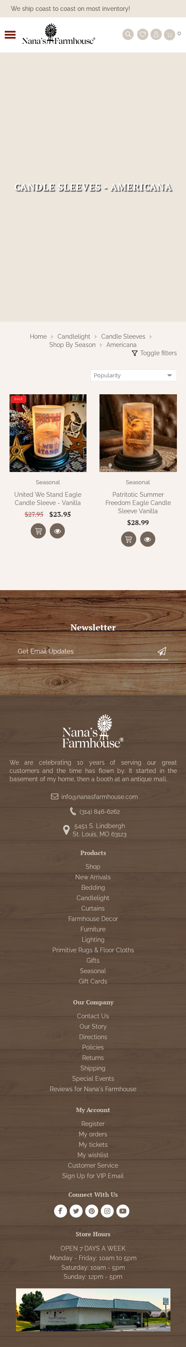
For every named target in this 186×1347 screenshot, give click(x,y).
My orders (93, 1134)
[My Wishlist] (142, 34)
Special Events (93, 1078)
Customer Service (93, 1165)
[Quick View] (57, 530)
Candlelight (74, 336)
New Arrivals (93, 877)
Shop (93, 866)
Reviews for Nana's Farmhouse (93, 1089)
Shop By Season (72, 344)
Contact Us (93, 1016)
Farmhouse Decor (93, 918)
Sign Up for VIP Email (93, 1175)
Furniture (93, 929)
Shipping (93, 1068)
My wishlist (93, 1155)
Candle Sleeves (123, 336)
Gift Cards (93, 981)
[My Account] (156, 34)
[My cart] (169, 34)
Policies (93, 1047)
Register (93, 1123)
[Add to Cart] (38, 530)
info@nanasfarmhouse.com (99, 796)
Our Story (93, 1026)
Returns (93, 1057)
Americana (121, 344)
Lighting (93, 939)
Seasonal (48, 482)
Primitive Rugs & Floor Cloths (93, 950)
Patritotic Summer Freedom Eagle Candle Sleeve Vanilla (138, 503)
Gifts (93, 960)
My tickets (93, 1144)
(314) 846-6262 (100, 811)
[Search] (128, 34)
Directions (93, 1036)
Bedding (93, 887)
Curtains (93, 908)
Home (38, 336)
